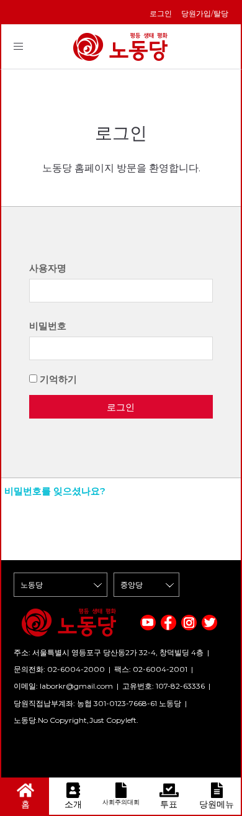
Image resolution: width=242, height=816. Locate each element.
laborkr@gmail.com (76, 686)
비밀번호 (47, 326)
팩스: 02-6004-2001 (150, 669)
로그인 (161, 13)
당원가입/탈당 (204, 13)
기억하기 (58, 379)
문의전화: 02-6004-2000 (59, 669)
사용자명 (47, 268)
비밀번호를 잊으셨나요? (54, 491)
